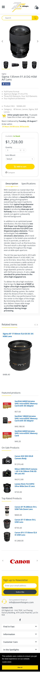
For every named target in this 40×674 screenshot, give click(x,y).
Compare (11, 172)
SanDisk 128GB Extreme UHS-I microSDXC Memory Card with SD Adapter (26, 418)
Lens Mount (10, 155)
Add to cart (21, 166)
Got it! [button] (20, 667)
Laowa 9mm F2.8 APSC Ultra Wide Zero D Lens (25, 485)
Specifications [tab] (28, 183)
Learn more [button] (6, 662)
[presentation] (35, 324)
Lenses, (25, 109)
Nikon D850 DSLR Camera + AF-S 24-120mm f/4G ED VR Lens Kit (26, 471)
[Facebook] (20, 620)
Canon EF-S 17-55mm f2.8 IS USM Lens (26, 533)
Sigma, (31, 109)
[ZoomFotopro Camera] (20, 7)
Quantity (8, 147)
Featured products (11, 392)
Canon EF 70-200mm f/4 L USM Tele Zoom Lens (26, 508)
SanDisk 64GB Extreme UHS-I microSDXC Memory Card (26, 433)
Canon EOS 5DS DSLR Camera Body (24, 457)
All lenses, (17, 109)
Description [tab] (12, 183)
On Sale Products (10, 447)
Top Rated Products (12, 498)
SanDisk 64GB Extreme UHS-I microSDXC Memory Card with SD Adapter (26, 403)
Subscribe (20, 592)
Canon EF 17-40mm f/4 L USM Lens (25, 521)
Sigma (4, 74)
